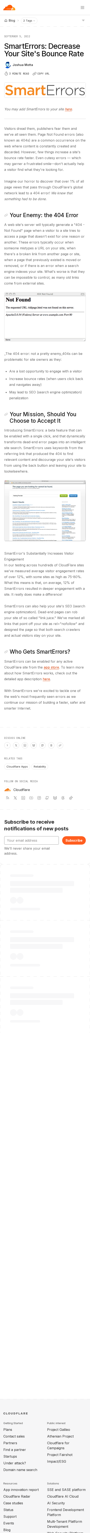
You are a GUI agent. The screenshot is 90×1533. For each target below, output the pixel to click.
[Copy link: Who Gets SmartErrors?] (6, 652)
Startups (10, 1456)
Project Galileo (58, 1429)
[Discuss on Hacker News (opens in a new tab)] (7, 745)
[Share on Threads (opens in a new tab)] (51, 745)
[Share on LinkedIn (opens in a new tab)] (25, 745)
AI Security (56, 1503)
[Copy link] (60, 745)
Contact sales (14, 1436)
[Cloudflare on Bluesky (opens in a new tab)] (55, 798)
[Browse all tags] (83, 20)
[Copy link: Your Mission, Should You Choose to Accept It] (6, 414)
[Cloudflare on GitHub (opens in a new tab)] (47, 798)
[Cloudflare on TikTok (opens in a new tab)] (71, 798)
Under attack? (14, 1463)
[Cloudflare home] (9, 7)
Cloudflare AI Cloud (62, 1496)
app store (51, 667)
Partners (10, 1443)
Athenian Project (60, 1436)
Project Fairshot (59, 1455)
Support (10, 1516)
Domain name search (20, 1470)
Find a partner (14, 1450)
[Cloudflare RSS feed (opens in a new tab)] (7, 798)
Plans (7, 1429)
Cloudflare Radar (16, 1496)
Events (8, 1523)
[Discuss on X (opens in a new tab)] (16, 745)
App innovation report (21, 1490)
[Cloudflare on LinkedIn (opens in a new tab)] (23, 798)
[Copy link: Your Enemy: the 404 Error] (6, 215)
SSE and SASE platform (66, 1490)
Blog (6, 1530)
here (68, 109)
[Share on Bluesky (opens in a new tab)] (34, 745)
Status (8, 1510)
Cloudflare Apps (17, 766)
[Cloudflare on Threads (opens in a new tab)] (63, 798)
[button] (45, 316)
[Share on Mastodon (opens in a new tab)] (42, 745)
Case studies (13, 1503)
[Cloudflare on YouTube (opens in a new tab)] (31, 798)
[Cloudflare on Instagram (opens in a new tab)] (39, 798)
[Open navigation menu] (82, 7)
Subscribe (74, 840)
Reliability (40, 766)
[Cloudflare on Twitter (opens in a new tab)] (15, 798)
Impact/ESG (56, 1461)
